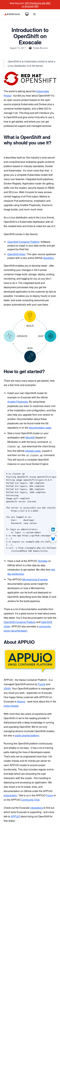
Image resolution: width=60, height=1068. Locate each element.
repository (48, 258)
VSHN (7, 688)
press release (11, 706)
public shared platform (27, 735)
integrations (36, 807)
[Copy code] (52, 474)
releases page (33, 451)
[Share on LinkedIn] (53, 529)
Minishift (30, 437)
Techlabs (43, 561)
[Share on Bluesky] (53, 539)
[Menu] (34, 14)
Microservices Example (35, 579)
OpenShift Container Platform (23, 242)
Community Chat (30, 799)
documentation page (40, 427)
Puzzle (41, 684)
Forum (49, 795)
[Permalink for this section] (6, 148)
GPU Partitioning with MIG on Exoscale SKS (36, 5)
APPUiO (15, 816)
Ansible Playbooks (17, 401)
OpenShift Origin (16, 254)
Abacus (21, 701)
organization (10, 795)
